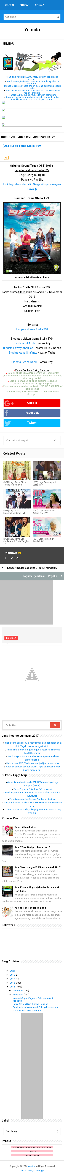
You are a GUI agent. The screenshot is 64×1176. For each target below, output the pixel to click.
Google (32, 402)
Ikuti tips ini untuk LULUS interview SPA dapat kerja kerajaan (32, 78)
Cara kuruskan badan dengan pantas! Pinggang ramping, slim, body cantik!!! (33, 377)
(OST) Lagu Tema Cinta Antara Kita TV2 (44, 511)
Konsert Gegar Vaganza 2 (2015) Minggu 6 (32, 568)
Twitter (32, 422)
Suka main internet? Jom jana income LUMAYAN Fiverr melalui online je (33, 91)
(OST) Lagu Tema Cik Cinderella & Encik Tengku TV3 (16, 541)
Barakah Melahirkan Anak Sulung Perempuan (35, 1007)
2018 (12, 974)
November (18, 994)
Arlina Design (27, 1170)
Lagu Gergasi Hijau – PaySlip (40, 576)
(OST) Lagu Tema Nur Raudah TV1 (43, 540)
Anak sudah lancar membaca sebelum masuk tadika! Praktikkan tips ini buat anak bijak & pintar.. (33, 98)
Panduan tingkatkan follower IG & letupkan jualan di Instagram (33, 82)
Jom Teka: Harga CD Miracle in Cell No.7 (37, 867)
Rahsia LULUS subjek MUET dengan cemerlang (33, 95)
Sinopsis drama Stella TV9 (32, 329)
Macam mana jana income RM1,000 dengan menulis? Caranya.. (33, 392)
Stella (20, 137)
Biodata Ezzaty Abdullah (18, 348)
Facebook (32, 412)
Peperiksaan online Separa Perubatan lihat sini (32, 799)
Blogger (40, 1170)
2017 (12, 978)
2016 (12, 982)
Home (4, 137)
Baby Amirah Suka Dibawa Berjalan (30, 1004)
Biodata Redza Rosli (24, 362)
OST (13, 137)
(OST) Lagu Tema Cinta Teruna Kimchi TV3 (14, 483)
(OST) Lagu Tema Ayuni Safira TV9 (44, 483)
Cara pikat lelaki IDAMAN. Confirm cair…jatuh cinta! (33, 373)
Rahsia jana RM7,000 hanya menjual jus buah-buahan (33, 763)
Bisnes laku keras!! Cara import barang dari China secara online (32, 87)
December (18, 990)
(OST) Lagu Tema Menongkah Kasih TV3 (14, 511)
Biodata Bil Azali (24, 343)
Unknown (10, 553)
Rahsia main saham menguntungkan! (33, 383)
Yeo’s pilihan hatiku (25, 827)
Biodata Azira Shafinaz (23, 352)
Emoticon (11, 638)
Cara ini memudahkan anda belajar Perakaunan (33, 381)
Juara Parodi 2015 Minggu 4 (27, 1010)
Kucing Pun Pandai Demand (30, 907)
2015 (12, 986)
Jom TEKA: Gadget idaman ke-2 (32, 847)
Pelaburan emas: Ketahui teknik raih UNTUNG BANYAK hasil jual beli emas (33, 387)
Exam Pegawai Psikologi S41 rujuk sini (33, 789)
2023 (12, 970)
